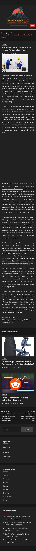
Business (6, 479)
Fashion (5, 482)
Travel (5, 500)
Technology (7, 496)
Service (4, 44)
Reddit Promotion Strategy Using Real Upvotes (15, 398)
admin (17, 53)
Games (5, 486)
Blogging (6, 475)
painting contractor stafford (12, 189)
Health (5, 489)
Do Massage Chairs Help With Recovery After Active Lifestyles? (18, 362)
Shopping (6, 493)
